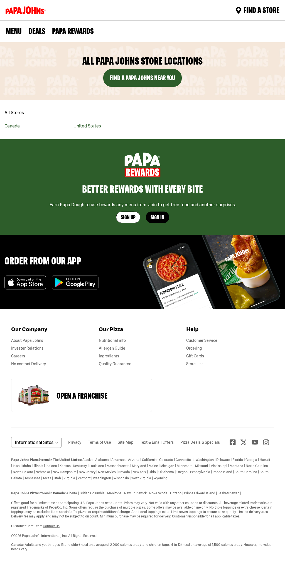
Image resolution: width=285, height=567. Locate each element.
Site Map (125, 442)
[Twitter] (246, 442)
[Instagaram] (268, 442)
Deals (36, 31)
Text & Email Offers (157, 442)
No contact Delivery (28, 364)
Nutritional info (112, 340)
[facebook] (234, 442)
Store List (194, 364)
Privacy (74, 442)
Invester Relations (27, 348)
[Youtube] (257, 442)
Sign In (157, 217)
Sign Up (128, 217)
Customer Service (201, 340)
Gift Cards (195, 356)
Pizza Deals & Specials (200, 442)
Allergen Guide (112, 348)
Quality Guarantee (115, 364)
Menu (14, 31)
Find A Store (261, 10)
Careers (18, 356)
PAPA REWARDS (73, 31)
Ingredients (109, 356)
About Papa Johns (27, 340)
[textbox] (142, 504)
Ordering (194, 348)
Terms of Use (99, 442)
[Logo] (27, 10)
